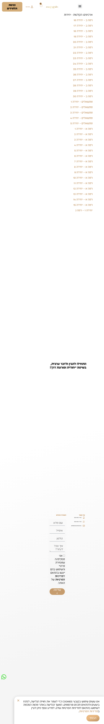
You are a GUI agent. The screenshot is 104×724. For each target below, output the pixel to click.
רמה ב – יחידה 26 (83, 74)
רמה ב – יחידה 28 (83, 85)
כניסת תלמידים (12, 6)
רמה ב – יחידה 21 (83, 47)
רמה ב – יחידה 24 (83, 63)
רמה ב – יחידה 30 (83, 96)
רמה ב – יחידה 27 (83, 80)
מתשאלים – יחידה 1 (82, 101)
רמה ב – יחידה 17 (83, 25)
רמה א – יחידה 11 (83, 183)
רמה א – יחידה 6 (83, 156)
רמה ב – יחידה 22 (83, 53)
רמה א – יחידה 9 (83, 172)
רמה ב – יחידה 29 (83, 91)
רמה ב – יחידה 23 (83, 58)
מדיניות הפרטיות (60, 577)
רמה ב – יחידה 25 (83, 69)
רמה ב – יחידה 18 (83, 31)
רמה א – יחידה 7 (83, 161)
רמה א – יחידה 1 (84, 128)
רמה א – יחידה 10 (83, 177)
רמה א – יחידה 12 (83, 188)
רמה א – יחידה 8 (83, 167)
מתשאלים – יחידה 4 (81, 118)
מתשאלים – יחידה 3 (81, 112)
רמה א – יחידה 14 (83, 199)
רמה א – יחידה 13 (83, 194)
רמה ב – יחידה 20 (83, 42)
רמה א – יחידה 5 (83, 150)
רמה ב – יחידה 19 (83, 36)
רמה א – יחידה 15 (83, 205)
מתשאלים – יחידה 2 (81, 107)
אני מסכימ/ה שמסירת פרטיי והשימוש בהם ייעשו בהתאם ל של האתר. (57, 569)
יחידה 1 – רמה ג (84, 210)
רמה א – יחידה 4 (83, 145)
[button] (80, 6)
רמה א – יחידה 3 (83, 139)
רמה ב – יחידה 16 (83, 20)
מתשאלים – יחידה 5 (81, 123)
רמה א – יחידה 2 (83, 134)
